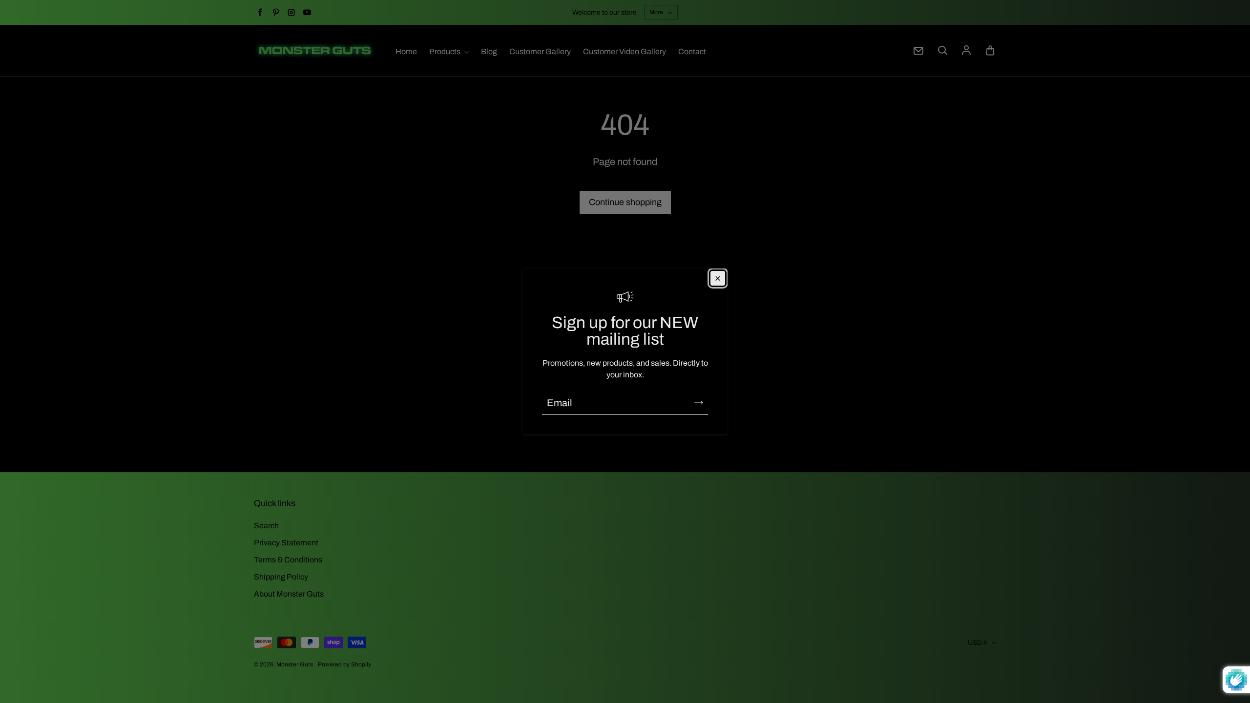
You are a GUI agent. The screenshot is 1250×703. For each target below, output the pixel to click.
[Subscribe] (698, 403)
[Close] (717, 278)
